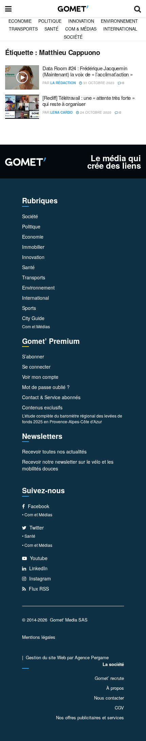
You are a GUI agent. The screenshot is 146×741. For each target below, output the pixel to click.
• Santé (28, 536)
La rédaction (63, 82)
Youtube (38, 558)
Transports (23, 29)
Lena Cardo (61, 112)
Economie (20, 21)
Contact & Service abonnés (51, 397)
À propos (115, 688)
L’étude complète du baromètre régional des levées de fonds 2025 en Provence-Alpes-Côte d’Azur (72, 418)
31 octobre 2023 (98, 82)
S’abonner (33, 356)
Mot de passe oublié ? (46, 387)
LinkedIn (38, 568)
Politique (49, 21)
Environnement (119, 21)
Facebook (37, 506)
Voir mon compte (40, 376)
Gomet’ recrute (109, 678)
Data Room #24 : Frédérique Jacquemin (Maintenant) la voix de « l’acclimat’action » (87, 71)
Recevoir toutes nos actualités (54, 451)
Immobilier (33, 246)
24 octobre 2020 (95, 112)
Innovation (81, 21)
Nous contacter (109, 697)
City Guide (33, 318)
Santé (51, 29)
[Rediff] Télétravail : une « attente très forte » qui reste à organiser (88, 100)
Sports (29, 307)
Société (73, 37)
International (120, 29)
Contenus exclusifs (42, 407)
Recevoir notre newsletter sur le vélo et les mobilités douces (67, 465)
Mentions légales (38, 637)
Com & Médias (80, 29)
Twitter (36, 527)
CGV (119, 707)
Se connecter (36, 366)
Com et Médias (36, 326)
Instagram (39, 578)
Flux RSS (38, 588)
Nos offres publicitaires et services (90, 717)
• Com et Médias (37, 514)
